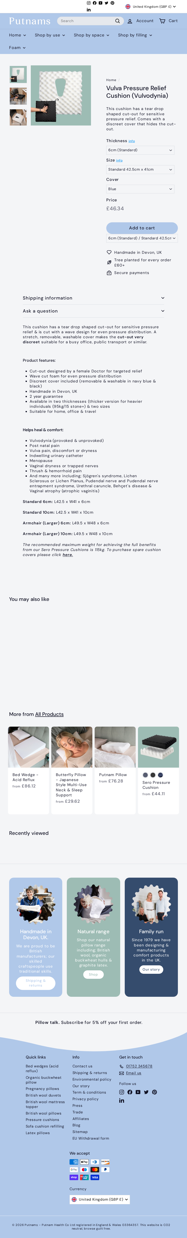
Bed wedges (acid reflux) (42, 1068)
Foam (15, 47)
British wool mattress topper (45, 1104)
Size (110, 160)
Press (78, 1105)
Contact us (83, 1066)
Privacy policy (86, 1099)
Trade (78, 1112)
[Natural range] (93, 904)
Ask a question (40, 311)
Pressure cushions (42, 1119)
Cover (112, 179)
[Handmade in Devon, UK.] (35, 904)
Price (111, 200)
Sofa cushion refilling (45, 1126)
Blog (77, 1125)
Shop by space (90, 35)
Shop (93, 974)
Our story (151, 969)
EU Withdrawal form (91, 1138)
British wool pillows (44, 1113)
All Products (49, 714)
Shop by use (48, 35)
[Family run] (151, 904)
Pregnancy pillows (42, 1088)
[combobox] (90, 21)
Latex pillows (38, 1132)
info (132, 141)
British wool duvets (43, 1095)
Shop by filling (133, 35)
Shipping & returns (36, 983)
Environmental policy (92, 1079)
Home (15, 35)
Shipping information (48, 298)
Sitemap (80, 1131)
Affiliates (81, 1118)
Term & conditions (89, 1092)
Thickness (116, 141)
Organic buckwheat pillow (44, 1080)
